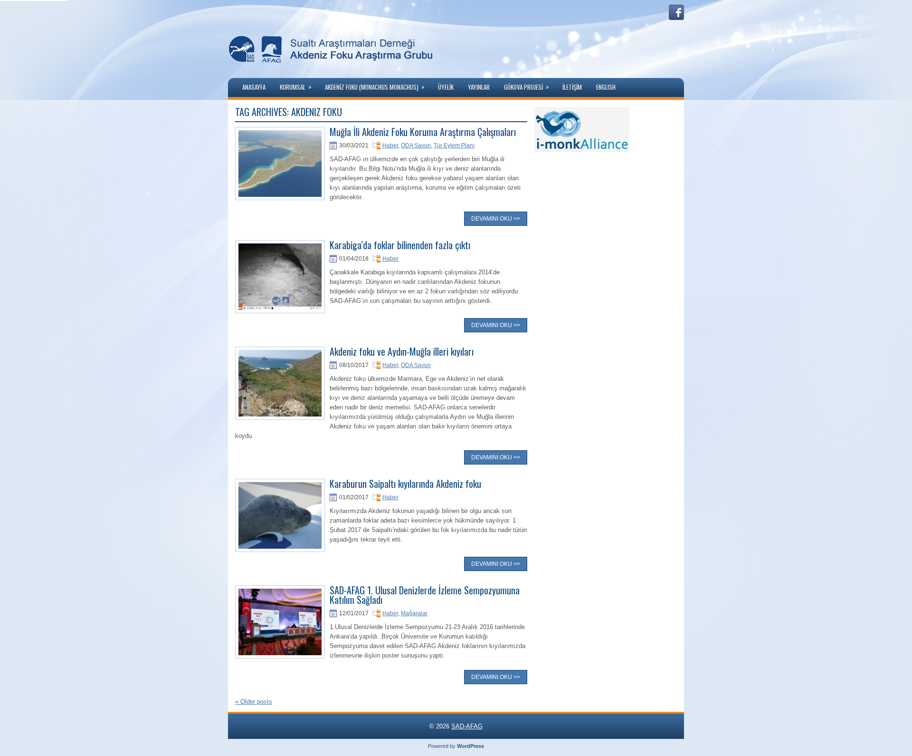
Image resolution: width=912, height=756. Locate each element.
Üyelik (446, 87)
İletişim (572, 87)
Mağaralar (414, 613)
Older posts (253, 701)
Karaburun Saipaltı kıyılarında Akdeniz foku (405, 483)
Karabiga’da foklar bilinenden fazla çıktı (400, 245)
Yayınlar (479, 87)
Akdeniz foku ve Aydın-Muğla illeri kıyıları (402, 351)
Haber (390, 145)
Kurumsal (296, 87)
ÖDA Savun (416, 145)
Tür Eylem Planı (454, 145)
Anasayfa (254, 87)
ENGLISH (606, 87)
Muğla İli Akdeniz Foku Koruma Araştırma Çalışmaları (423, 132)
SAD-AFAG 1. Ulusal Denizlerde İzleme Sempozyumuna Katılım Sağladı (425, 595)
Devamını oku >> (495, 218)
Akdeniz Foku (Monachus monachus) (375, 87)
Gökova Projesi (526, 87)
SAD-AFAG (467, 726)
